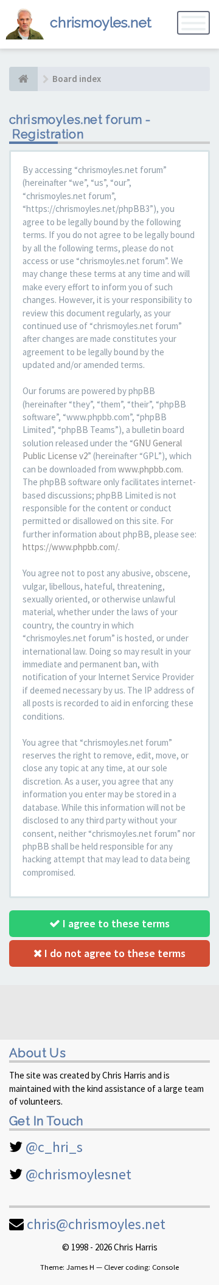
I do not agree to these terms (114, 953)
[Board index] (23, 79)
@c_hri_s (54, 1146)
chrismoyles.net (100, 22)
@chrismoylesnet (78, 1174)
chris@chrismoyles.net (96, 1224)
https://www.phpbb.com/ (70, 547)
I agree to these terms (115, 923)
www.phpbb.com (149, 469)
